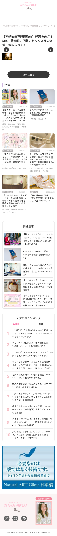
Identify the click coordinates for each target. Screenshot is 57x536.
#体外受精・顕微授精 (9, 209)
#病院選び (12, 168)
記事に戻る (28, 74)
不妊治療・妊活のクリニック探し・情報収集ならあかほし (25, 26)
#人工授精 (44, 168)
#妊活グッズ (42, 119)
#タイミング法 (35, 168)
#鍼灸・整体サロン (8, 124)
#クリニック (6, 127)
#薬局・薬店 (21, 124)
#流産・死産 (22, 168)
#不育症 (5, 168)
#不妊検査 (15, 127)
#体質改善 (33, 119)
